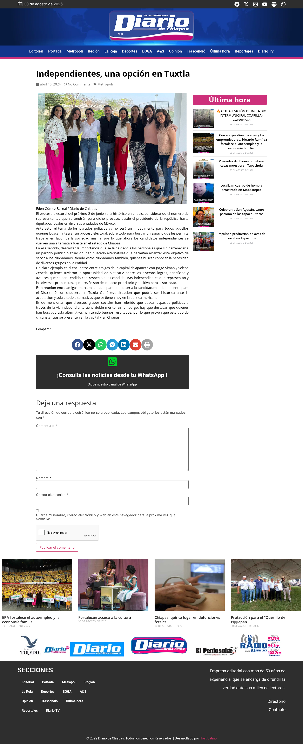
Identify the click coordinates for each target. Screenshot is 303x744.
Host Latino (208, 738)
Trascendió (196, 51)
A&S (160, 51)
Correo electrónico (52, 494)
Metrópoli (75, 51)
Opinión (175, 51)
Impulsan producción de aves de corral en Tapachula (241, 236)
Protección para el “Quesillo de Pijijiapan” (258, 619)
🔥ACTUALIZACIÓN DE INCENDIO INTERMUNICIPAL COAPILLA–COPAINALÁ (241, 115)
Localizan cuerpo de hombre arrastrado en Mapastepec (242, 187)
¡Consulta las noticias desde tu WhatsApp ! (112, 375)
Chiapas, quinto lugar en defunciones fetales (187, 619)
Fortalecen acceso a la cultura (105, 617)
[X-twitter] (246, 4)
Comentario (46, 425)
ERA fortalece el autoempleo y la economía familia (31, 619)
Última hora (220, 51)
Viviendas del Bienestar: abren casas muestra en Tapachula (241, 163)
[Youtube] (264, 4)
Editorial (36, 51)
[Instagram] (255, 4)
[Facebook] (237, 4)
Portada (55, 51)
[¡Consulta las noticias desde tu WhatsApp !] (112, 362)
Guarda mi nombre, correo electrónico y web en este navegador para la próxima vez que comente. (105, 516)
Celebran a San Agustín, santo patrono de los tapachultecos (241, 211)
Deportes (129, 51)
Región (94, 51)
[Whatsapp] (283, 4)
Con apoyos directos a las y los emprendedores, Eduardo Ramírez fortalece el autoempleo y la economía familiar (241, 141)
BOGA (147, 51)
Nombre (43, 478)
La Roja (111, 51)
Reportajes (244, 51)
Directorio (276, 701)
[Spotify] (274, 4)
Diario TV (266, 51)
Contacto (277, 709)
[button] (77, 344)
